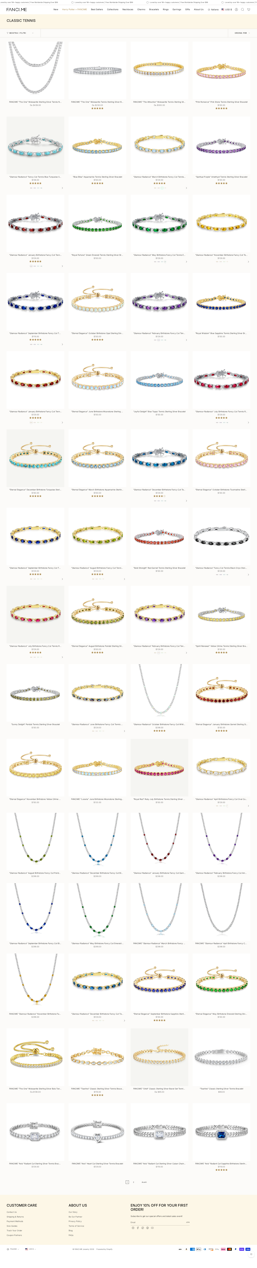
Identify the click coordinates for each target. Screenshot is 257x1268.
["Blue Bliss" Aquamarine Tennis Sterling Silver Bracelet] (97, 145)
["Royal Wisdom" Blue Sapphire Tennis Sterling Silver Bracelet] (221, 302)
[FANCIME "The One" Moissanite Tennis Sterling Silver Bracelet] (97, 70)
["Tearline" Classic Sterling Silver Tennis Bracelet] (221, 1057)
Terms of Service (76, 1226)
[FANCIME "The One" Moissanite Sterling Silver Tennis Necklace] (35, 70)
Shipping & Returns (15, 1217)
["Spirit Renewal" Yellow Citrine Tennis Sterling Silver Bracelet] (221, 614)
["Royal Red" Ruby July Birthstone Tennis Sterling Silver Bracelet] (159, 767)
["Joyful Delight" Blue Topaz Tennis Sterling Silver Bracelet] (159, 380)
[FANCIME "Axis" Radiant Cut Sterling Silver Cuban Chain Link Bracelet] (159, 1132)
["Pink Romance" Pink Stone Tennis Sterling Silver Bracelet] (221, 70)
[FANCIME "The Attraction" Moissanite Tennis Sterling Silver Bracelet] (159, 70)
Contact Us (12, 1212)
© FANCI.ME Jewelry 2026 (83, 1249)
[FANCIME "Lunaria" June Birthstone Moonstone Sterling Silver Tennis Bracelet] (97, 767)
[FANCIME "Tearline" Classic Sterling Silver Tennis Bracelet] (97, 1057)
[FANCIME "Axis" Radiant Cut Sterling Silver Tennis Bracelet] (35, 1132)
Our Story (73, 1212)
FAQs (71, 1235)
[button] (112, 9)
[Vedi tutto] (62, 188)
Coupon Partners (14, 1235)
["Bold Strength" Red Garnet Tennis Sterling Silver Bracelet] (159, 536)
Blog (71, 1230)
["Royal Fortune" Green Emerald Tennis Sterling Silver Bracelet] (97, 223)
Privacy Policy (75, 1221)
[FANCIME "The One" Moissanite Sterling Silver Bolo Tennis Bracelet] (35, 1057)
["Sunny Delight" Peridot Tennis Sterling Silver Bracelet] (35, 693)
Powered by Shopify (104, 1249)
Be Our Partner (75, 1217)
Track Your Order (14, 1230)
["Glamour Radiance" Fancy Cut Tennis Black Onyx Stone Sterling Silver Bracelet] (221, 536)
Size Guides (12, 1226)
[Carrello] (249, 9)
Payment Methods (15, 1221)
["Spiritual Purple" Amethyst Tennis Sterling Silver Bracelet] (221, 145)
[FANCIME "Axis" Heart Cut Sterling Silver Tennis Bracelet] (97, 1132)
